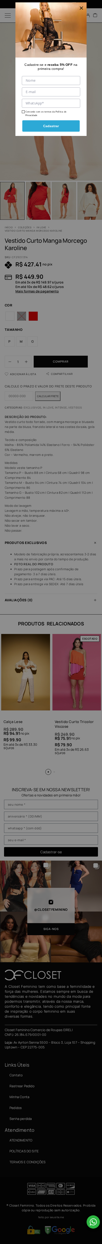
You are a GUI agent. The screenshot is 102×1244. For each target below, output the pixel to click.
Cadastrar (51, 126)
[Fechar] (81, 7)
